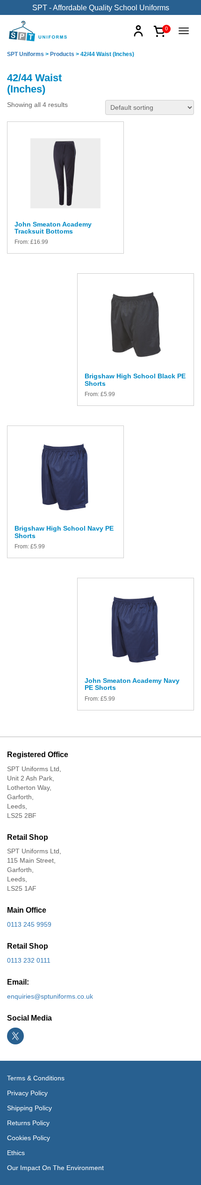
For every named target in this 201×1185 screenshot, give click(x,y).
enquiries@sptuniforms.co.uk (50, 996)
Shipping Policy (29, 1108)
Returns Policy (28, 1123)
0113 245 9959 (29, 924)
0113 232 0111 (28, 960)
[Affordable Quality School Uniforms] (38, 30)
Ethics (16, 1153)
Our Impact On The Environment (55, 1167)
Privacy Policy (27, 1093)
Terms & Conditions (36, 1078)
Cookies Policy (28, 1138)
